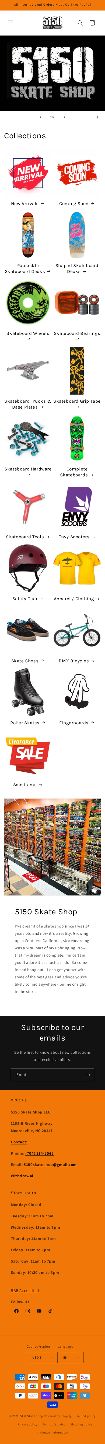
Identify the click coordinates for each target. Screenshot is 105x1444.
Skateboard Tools (25, 536)
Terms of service (54, 1424)
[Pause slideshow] (99, 117)
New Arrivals (25, 203)
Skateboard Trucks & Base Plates (27, 404)
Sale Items (25, 784)
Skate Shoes (25, 660)
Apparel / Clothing (74, 598)
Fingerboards (74, 722)
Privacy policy (27, 1424)
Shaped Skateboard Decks (77, 268)
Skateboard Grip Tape (77, 401)
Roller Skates (25, 722)
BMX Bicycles (74, 660)
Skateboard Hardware (27, 469)
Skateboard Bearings (77, 333)
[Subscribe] (88, 1075)
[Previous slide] (41, 117)
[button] (11, 23)
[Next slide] (64, 117)
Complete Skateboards (74, 471)
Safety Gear (25, 598)
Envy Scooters (74, 536)
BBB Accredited (25, 1290)
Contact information (54, 1432)
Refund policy (86, 1416)
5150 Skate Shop (31, 1416)
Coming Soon (74, 203)
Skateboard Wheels (27, 333)
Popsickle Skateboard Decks (25, 268)
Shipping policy (81, 1424)
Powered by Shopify (58, 1416)
